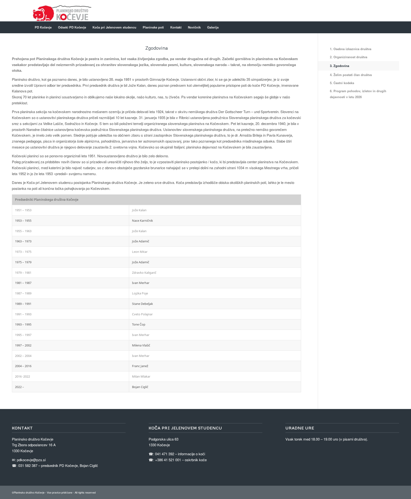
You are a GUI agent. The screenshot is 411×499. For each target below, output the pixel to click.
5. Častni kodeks (342, 83)
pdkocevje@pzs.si (31, 459)
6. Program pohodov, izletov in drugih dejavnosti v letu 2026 (358, 94)
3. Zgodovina (339, 65)
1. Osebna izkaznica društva (350, 49)
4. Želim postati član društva (351, 74)
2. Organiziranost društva (348, 57)
